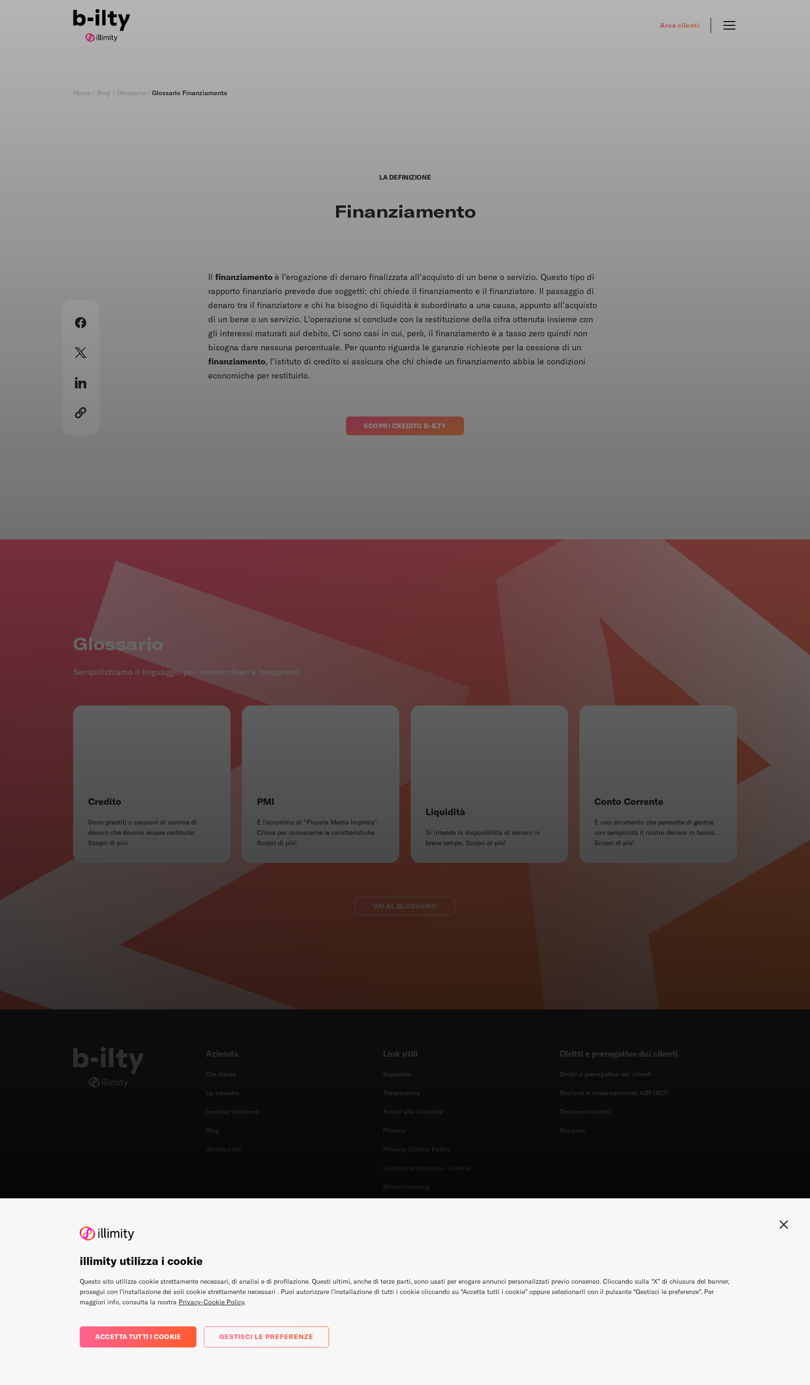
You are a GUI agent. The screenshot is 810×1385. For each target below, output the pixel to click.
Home (81, 93)
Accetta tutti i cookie (138, 1336)
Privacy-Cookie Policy (211, 1302)
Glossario (131, 93)
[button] (80, 322)
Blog (103, 93)
